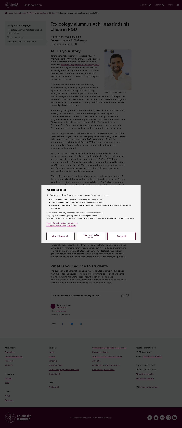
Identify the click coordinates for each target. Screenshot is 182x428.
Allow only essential (60, 236)
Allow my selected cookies (91, 236)
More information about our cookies (62, 223)
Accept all (121, 236)
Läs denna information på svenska (61, 226)
